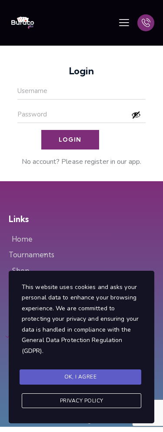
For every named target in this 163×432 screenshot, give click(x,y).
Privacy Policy (81, 400)
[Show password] (136, 115)
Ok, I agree (80, 376)
